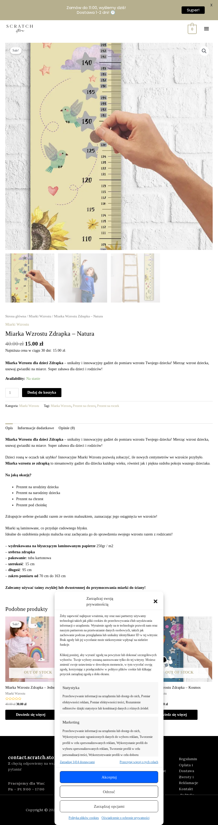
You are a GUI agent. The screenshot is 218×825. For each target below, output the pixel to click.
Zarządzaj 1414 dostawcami (77, 762)
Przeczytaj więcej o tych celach (139, 762)
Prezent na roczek (108, 406)
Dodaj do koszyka (41, 392)
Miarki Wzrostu (40, 316)
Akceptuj (109, 777)
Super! (192, 10)
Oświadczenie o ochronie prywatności (125, 818)
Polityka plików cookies (84, 818)
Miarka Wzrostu (61, 406)
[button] (155, 601)
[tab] (9, 428)
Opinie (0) (66, 428)
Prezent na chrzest (84, 406)
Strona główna (15, 316)
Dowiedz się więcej (30, 715)
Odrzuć (109, 792)
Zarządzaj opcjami (109, 806)
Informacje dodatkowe (36, 428)
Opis (9, 428)
